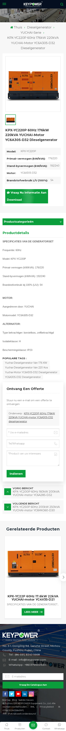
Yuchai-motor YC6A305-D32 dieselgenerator (31, 372)
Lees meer (31, 611)
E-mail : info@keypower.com (27, 659)
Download (14, 199)
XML (32, 706)
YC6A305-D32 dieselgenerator (23, 377)
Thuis (18, 27)
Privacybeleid (47, 706)
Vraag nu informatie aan (28, 192)
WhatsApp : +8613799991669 (27, 664)
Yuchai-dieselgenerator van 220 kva (26, 367)
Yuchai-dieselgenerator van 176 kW (26, 362)
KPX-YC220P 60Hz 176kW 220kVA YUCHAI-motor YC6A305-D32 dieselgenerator (32, 417)
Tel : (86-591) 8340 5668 (24, 654)
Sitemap (6, 700)
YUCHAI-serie (31, 33)
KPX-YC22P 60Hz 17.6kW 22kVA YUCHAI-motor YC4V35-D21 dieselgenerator (33, 598)
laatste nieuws (26, 700)
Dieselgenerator (39, 27)
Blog (14, 700)
